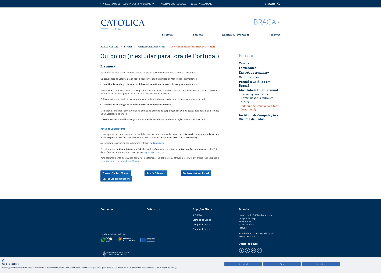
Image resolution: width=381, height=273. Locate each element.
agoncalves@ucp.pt (154, 152)
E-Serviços (270, 4)
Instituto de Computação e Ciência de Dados (258, 117)
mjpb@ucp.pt (108, 161)
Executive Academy (201, 3)
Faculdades (247, 68)
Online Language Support (116, 178)
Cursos (244, 63)
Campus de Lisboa (202, 219)
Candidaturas (249, 77)
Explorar (168, 34)
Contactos (106, 209)
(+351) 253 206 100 (248, 236)
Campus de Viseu (201, 229)
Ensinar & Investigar (235, 34)
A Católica (198, 215)
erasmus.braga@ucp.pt (128, 161)
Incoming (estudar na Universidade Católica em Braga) (257, 98)
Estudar (198, 34)
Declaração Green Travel (196, 173)
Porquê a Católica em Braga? (254, 83)
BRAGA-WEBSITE (109, 46)
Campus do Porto (201, 224)
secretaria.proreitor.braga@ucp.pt (256, 233)
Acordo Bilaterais (156, 173)
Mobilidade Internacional (151, 46)
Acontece (274, 34)
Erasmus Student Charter (116, 173)
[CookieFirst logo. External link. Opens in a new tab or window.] (3, 260)
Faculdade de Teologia (173, 3)
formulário (158, 143)
